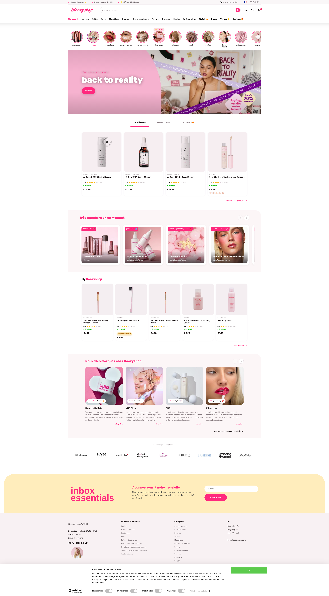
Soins (103, 19)
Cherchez (238, 10)
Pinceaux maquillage (182, 543)
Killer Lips (211, 408)
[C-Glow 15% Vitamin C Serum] (143, 152)
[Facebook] (82, 543)
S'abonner (215, 497)
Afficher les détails (198, 591)
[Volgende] (246, 217)
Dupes (214, 19)
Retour (124, 536)
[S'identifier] (246, 10)
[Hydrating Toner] (231, 299)
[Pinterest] (73, 543)
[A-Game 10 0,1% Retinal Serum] (185, 152)
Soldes (95, 19)
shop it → (119, 424)
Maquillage (114, 19)
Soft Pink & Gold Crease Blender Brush (164, 321)
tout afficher (239, 345)
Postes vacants (127, 554)
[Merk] (84, 455)
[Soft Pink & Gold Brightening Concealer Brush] (97, 299)
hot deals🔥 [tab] (188, 122)
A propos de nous (128, 529)
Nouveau (85, 19)
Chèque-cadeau (180, 526)
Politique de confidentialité (131, 543)
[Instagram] (69, 543)
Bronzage (166, 19)
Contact (124, 526)
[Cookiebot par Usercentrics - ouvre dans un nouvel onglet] (75, 591)
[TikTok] (86, 543)
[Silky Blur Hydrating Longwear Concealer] (227, 152)
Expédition (125, 533)
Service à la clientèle (130, 522)
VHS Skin (131, 408)
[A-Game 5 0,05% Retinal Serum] (101, 152)
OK (249, 570)
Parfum (155, 19)
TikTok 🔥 (203, 19)
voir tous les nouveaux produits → (229, 431)
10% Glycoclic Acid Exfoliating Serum (197, 321)
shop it (88, 90)
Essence (212, 174)
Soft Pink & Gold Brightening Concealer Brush (95, 321)
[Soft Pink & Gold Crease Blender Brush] (164, 299)
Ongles (176, 19)
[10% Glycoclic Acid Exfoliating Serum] (198, 299)
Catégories (179, 522)
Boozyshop (87, 318)
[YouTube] (78, 543)
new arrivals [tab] (163, 122)
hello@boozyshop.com (236, 540)
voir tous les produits (235, 201)
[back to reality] (164, 82)
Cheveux (126, 19)
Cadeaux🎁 (238, 19)
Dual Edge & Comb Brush (128, 320)
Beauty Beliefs (93, 408)
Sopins (177, 547)
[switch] (133, 591)
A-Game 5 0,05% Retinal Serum (97, 177)
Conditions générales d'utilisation (134, 550)
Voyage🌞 (225, 19)
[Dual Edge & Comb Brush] (131, 299)
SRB (168, 408)
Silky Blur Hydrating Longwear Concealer (227, 177)
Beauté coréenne (141, 19)
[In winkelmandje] (116, 165)
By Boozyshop (189, 19)
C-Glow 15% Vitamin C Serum (138, 177)
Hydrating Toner (224, 320)
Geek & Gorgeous (90, 174)
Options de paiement (129, 540)
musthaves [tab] (140, 122)
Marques (73, 19)
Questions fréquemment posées (133, 547)
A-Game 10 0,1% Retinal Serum (180, 177)
